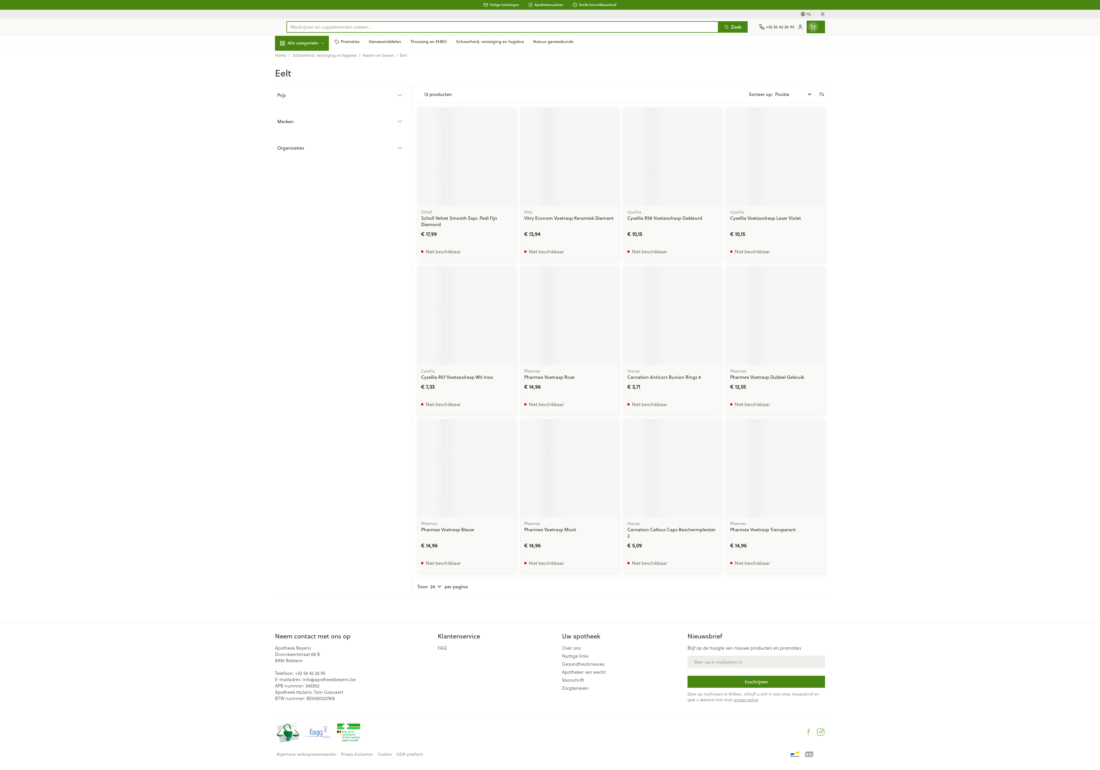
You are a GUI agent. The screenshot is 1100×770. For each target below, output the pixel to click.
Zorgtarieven (575, 688)
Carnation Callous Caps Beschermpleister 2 (671, 532)
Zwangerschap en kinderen (312, 115)
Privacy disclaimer (357, 754)
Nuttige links (575, 656)
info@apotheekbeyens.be (329, 679)
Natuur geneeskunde (312, 149)
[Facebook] (808, 732)
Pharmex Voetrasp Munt (550, 529)
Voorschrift (573, 680)
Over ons (571, 648)
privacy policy (746, 700)
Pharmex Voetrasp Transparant (763, 529)
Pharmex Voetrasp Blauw (447, 529)
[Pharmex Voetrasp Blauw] (467, 469)
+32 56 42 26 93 (310, 673)
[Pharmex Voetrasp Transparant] (776, 469)
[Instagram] (820, 732)
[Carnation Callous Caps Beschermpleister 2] (673, 469)
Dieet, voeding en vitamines (312, 95)
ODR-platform (409, 754)
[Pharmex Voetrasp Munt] (570, 469)
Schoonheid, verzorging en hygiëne (312, 74)
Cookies (385, 754)
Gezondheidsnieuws (583, 664)
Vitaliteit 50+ (312, 133)
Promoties (290, 56)
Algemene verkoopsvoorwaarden (306, 754)
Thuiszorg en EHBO (312, 165)
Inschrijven (756, 681)
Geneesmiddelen (312, 196)
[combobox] (502, 27)
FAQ (442, 648)
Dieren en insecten (312, 180)
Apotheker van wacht (584, 672)
